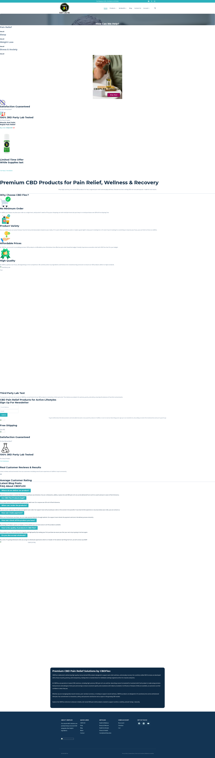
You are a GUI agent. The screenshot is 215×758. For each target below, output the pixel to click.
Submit (4, 415)
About (81, 730)
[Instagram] (154, 1)
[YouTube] (148, 723)
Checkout (120, 725)
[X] (151, 1)
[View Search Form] (154, 8)
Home (105, 8)
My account (121, 723)
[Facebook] (148, 1)
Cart (119, 728)
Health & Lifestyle (104, 728)
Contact (82, 733)
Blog (130, 8)
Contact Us (137, 8)
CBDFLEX (82, 723)
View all (2, 31)
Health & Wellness (104, 723)
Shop (81, 725)
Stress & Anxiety (8, 49)
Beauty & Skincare (104, 725)
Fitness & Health (103, 730)
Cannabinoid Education (105, 733)
